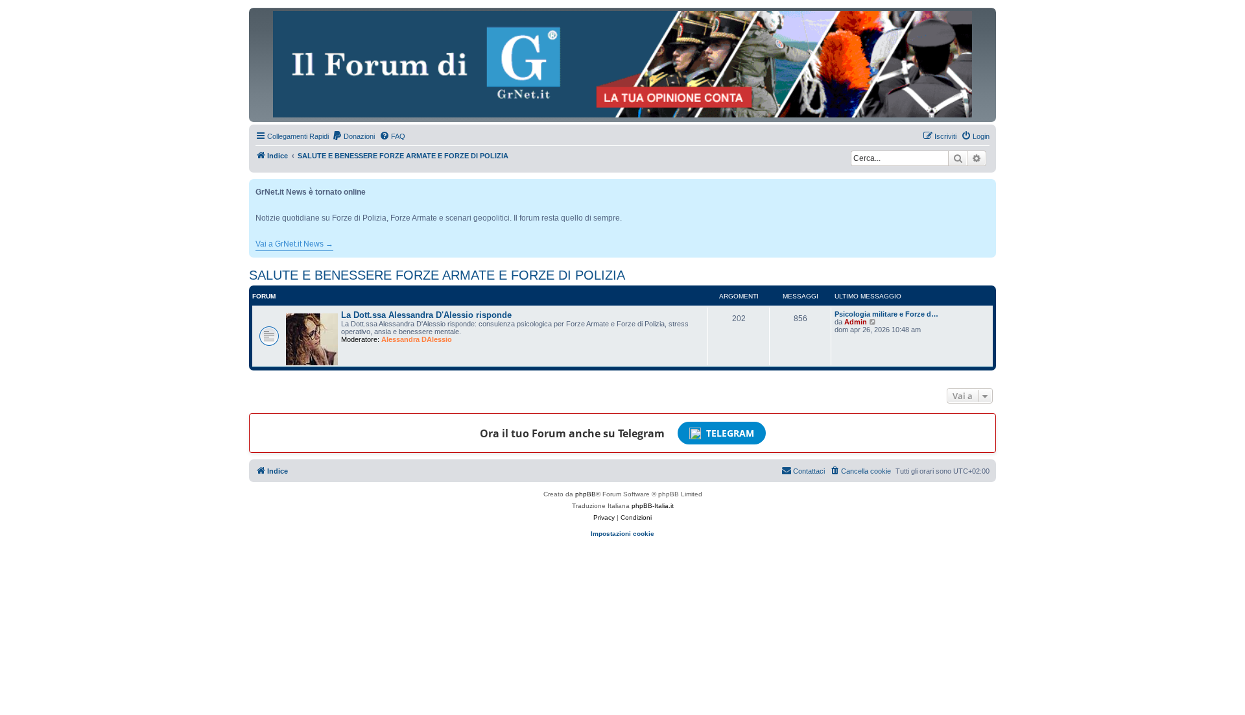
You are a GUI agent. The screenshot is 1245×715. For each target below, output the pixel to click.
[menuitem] (353, 136)
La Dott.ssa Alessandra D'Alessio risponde (426, 315)
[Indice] (622, 64)
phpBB (585, 494)
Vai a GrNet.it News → (294, 243)
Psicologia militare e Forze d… (886, 314)
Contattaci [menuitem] (809, 471)
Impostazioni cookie (622, 533)
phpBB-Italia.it (653, 505)
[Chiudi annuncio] (987, 186)
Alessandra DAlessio (416, 339)
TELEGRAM (730, 433)
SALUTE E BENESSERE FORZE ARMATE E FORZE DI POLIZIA (437, 275)
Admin (855, 322)
